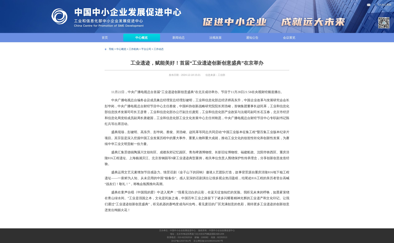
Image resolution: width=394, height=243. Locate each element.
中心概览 (141, 37)
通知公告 (252, 37)
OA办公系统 (384, 4)
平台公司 (146, 49)
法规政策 (215, 37)
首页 (105, 37)
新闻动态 (178, 37)
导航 (111, 49)
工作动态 (159, 49)
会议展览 (289, 37)
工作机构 (134, 49)
